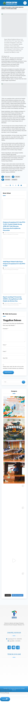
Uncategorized (14, 179)
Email (4, 351)
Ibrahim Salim (7, 176)
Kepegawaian (10, 304)
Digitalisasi (5, 304)
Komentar (5, 328)
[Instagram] (9, 647)
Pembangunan (10, 234)
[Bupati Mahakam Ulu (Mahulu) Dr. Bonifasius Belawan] (14, 451)
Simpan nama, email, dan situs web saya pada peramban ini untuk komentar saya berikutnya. (13, 367)
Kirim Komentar (8, 372)
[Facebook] (13, 647)
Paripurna (5, 234)
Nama (4, 344)
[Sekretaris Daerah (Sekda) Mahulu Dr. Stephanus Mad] (14, 560)
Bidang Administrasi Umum (15, 303)
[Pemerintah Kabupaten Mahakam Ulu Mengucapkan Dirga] (14, 538)
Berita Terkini (7, 232)
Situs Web (5, 358)
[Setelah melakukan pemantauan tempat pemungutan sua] (14, 582)
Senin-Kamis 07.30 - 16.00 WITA (15, 638)
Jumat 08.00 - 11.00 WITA (14, 641)
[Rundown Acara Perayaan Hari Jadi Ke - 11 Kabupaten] (14, 407)
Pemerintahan (7, 179)
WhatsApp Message (4, 692)
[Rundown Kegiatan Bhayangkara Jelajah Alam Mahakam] (14, 429)
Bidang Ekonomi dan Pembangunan (17, 232)
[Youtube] (18, 647)
